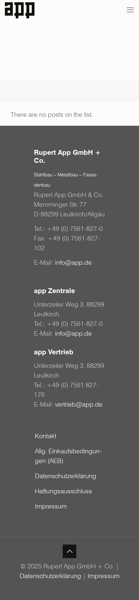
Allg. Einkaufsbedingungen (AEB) (68, 456)
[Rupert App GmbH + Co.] (21, 10)
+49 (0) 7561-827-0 (75, 228)
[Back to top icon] (69, 551)
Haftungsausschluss (63, 491)
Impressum (51, 506)
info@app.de (73, 262)
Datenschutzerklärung (65, 476)
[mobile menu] (130, 9)
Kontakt (45, 436)
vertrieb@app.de (78, 404)
